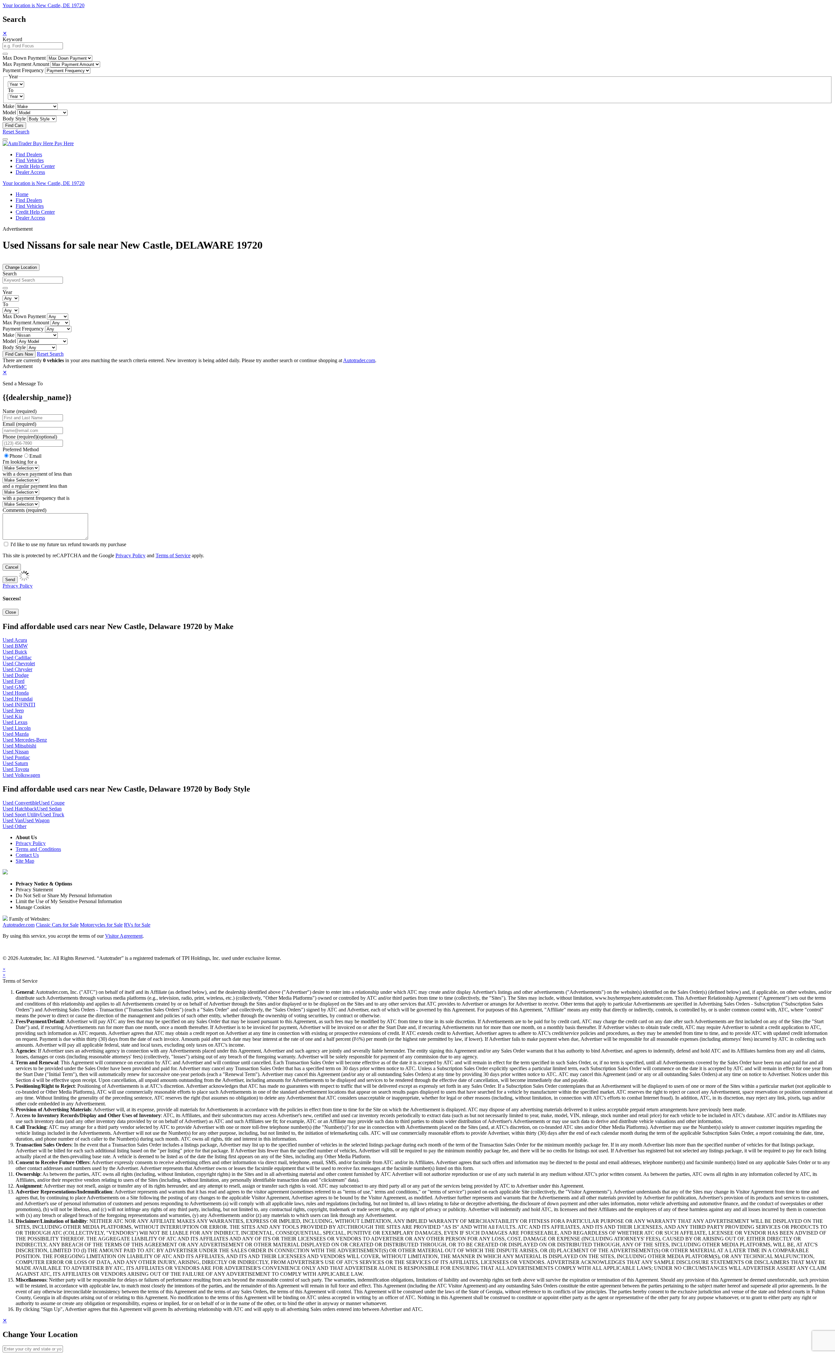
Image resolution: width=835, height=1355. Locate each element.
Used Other (14, 826)
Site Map (25, 861)
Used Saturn (15, 763)
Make (8, 106)
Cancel (11, 567)
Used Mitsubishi (19, 745)
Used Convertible (21, 803)
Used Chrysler (17, 669)
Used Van (13, 820)
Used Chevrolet (19, 663)
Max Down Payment (24, 58)
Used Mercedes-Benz (25, 740)
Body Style (14, 118)
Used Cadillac (17, 657)
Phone (30, 436)
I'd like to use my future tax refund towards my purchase (68, 544)
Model (9, 112)
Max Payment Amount (26, 64)
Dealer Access (30, 172)
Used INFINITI (19, 704)
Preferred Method (21, 449)
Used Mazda (16, 734)
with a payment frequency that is (36, 498)
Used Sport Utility (21, 814)
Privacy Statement (34, 889)
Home (22, 194)
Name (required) (20, 411)
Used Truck (52, 814)
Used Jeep (13, 710)
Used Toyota (16, 769)
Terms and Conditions (38, 849)
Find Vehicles (30, 160)
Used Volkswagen (21, 775)
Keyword (12, 39)
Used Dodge (16, 675)
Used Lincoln (17, 728)
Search (10, 273)
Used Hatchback (20, 808)
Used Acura (15, 640)
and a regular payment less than (35, 486)
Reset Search (16, 131)
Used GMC (15, 687)
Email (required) (19, 424)
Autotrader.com (359, 360)
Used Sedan (49, 808)
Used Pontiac (16, 757)
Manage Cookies (33, 907)
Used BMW (15, 646)
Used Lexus (15, 722)
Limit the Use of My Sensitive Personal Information (69, 901)
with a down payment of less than (37, 474)
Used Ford (13, 681)
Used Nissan (16, 751)
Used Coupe (52, 803)
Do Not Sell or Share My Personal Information (64, 895)
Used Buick (15, 651)
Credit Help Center (35, 166)
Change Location (21, 267)
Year (7, 292)
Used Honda (16, 693)
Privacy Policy (130, 555)
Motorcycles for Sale (101, 925)
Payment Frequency (23, 70)
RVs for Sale (137, 925)
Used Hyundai (18, 698)
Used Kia (12, 716)
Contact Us (27, 855)
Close (10, 612)
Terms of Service (173, 555)
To (10, 90)
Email (35, 456)
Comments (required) (24, 510)
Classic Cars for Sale (57, 925)
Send (10, 579)
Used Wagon (36, 820)
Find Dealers (29, 154)
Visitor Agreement (124, 936)
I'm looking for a (20, 462)
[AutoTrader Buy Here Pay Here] (38, 143)
